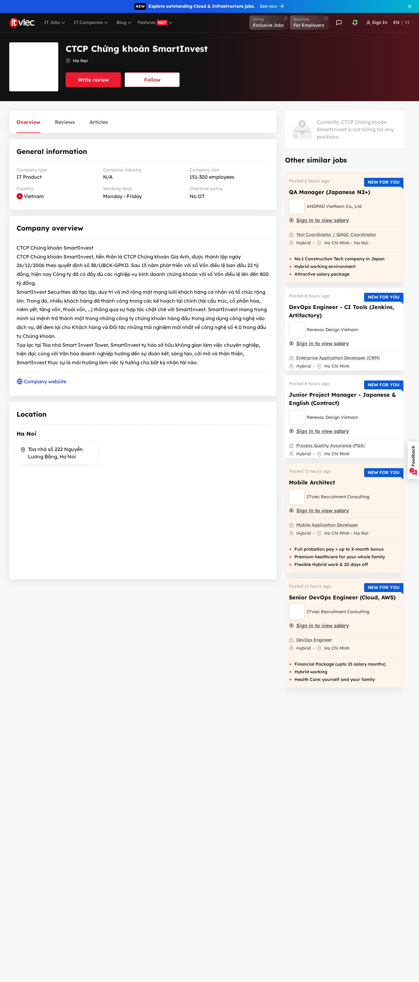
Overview (28, 122)
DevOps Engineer (314, 640)
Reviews (65, 122)
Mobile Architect (312, 482)
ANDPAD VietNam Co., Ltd (334, 206)
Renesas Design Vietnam (332, 329)
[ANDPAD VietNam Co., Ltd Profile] (296, 206)
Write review (93, 80)
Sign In (379, 22)
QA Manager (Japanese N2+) (329, 192)
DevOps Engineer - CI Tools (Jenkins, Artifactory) (341, 311)
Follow (152, 80)
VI (407, 22)
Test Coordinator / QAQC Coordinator (336, 234)
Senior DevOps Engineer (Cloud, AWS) (342, 597)
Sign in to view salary (322, 220)
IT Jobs (52, 22)
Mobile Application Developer (327, 525)
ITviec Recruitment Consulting (338, 496)
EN (396, 22)
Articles (99, 122)
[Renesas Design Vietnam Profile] (296, 329)
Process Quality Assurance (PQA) (330, 445)
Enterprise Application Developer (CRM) (338, 358)
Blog (121, 22)
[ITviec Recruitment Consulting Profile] (296, 496)
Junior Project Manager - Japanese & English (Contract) (342, 399)
